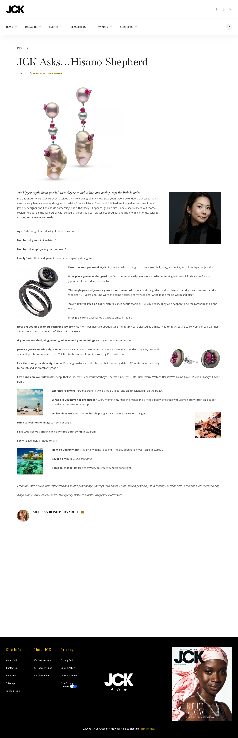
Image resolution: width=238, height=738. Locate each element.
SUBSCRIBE (126, 27)
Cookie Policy (68, 667)
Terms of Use (13, 690)
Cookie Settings (69, 675)
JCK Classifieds (41, 675)
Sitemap (10, 683)
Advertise (11, 675)
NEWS (9, 27)
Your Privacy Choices (67, 685)
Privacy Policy (68, 660)
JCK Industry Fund (42, 667)
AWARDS (103, 27)
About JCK (11, 660)
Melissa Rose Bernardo (47, 73)
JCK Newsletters (42, 660)
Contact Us (11, 667)
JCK (15, 9)
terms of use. (147, 728)
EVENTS (54, 27)
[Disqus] (119, 574)
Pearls (22, 48)
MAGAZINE (31, 27)
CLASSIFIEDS (78, 27)
